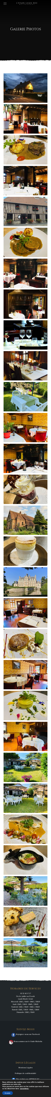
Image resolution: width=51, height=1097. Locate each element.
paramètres (24, 1089)
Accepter (7, 1093)
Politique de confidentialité (25, 1073)
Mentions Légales (26, 1068)
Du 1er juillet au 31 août (25, 996)
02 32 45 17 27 (25, 993)
